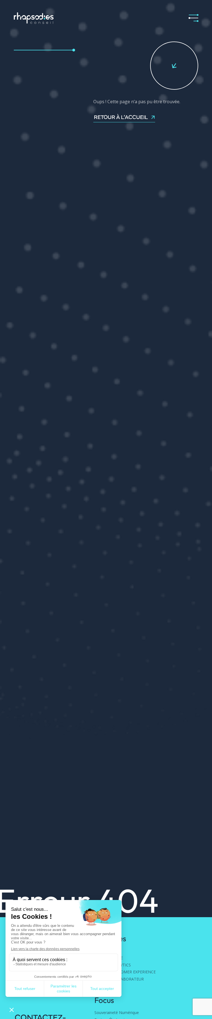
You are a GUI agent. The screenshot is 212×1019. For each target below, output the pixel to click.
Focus (104, 1000)
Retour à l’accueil (121, 117)
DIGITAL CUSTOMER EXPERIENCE (125, 971)
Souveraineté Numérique (116, 1012)
